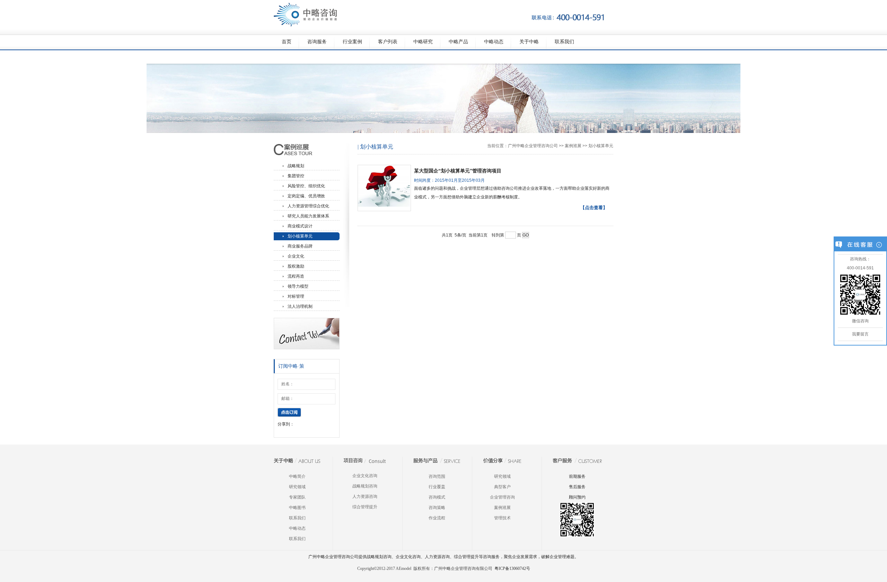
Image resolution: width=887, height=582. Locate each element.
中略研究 (423, 41)
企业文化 (296, 256)
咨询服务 (317, 41)
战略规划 (296, 165)
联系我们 (564, 41)
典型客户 (502, 486)
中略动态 (493, 41)
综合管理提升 (364, 506)
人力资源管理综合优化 (308, 206)
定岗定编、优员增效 (306, 196)
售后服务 (577, 486)
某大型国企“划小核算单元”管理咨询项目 (457, 170)
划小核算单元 (300, 236)
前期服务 (577, 476)
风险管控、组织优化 (306, 185)
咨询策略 (437, 507)
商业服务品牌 (300, 246)
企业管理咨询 (502, 497)
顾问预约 (577, 497)
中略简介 (297, 476)
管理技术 (502, 518)
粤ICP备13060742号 (512, 568)
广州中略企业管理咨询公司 (533, 145)
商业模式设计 (300, 226)
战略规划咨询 (364, 486)
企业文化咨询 (364, 475)
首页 (286, 41)
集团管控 (296, 175)
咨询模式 (437, 497)
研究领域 (297, 486)
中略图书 (297, 507)
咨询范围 (437, 476)
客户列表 (387, 41)
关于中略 (529, 41)
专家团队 (297, 497)
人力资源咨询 (364, 496)
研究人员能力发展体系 (308, 216)
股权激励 (296, 266)
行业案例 (352, 41)
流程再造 (296, 276)
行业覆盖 (437, 486)
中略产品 (458, 41)
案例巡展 (573, 145)
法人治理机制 (300, 306)
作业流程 (437, 518)
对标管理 (296, 296)
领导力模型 (298, 286)
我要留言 (860, 334)
